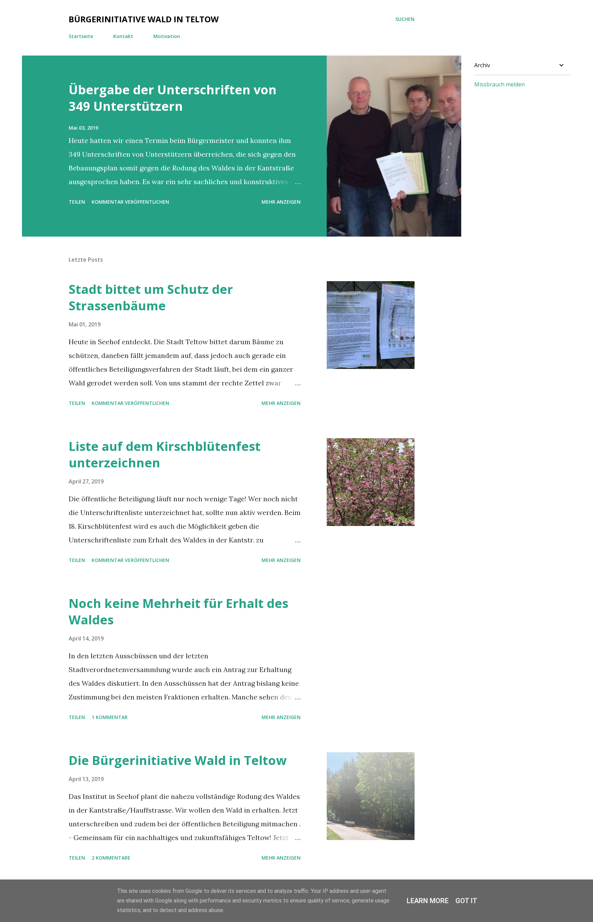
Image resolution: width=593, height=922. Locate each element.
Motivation (166, 36)
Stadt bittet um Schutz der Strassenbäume (151, 297)
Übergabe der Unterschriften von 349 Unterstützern (173, 98)
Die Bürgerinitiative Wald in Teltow (178, 760)
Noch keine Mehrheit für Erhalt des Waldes (178, 611)
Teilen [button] (77, 202)
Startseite (81, 36)
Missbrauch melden (499, 84)
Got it (466, 901)
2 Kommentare (111, 857)
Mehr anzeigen (281, 202)
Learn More (428, 901)
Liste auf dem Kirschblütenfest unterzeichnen (164, 454)
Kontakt (123, 36)
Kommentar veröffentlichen (130, 202)
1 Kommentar (110, 717)
